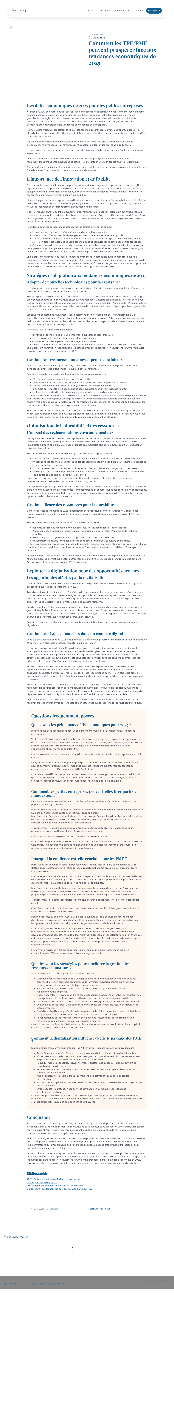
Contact (140, 10)
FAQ (130, 10)
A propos (79, 1242)
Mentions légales (161, 1281)
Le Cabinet (105, 10)
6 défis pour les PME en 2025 (42, 1182)
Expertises (90, 10)
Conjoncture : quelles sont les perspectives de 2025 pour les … (60, 1189)
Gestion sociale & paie (49, 1256)
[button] (91, 11)
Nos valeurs (80, 1247)
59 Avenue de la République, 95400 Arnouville (49, 1284)
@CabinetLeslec (11, 1284)
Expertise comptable (49, 1242)
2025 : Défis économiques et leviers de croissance (53, 1179)
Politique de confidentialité (139, 1281)
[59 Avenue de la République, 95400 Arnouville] (32, 1279)
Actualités (119, 10)
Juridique (43, 1252)
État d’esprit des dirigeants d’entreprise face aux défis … (56, 1185)
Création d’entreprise (49, 1247)
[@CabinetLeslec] (5, 1279)
